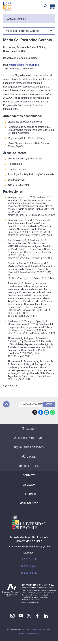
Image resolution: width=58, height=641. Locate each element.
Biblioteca (31, 466)
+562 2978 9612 (28, 565)
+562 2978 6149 (28, 572)
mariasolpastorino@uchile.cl (24, 64)
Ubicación (29, 484)
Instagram (12, 615)
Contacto (29, 475)
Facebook (40, 412)
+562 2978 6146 (28, 559)
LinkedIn (46, 412)
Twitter (29, 615)
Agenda (31, 428)
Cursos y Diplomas (31, 438)
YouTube (20, 615)
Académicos (16, 19)
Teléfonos (29, 494)
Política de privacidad (29, 633)
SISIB (23, 630)
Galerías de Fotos (31, 447)
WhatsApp (52, 412)
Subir (6, 404)
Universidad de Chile (41, 630)
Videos (31, 456)
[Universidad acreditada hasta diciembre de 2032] (29, 593)
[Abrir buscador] (45, 6)
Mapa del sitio (29, 503)
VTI (29, 630)
